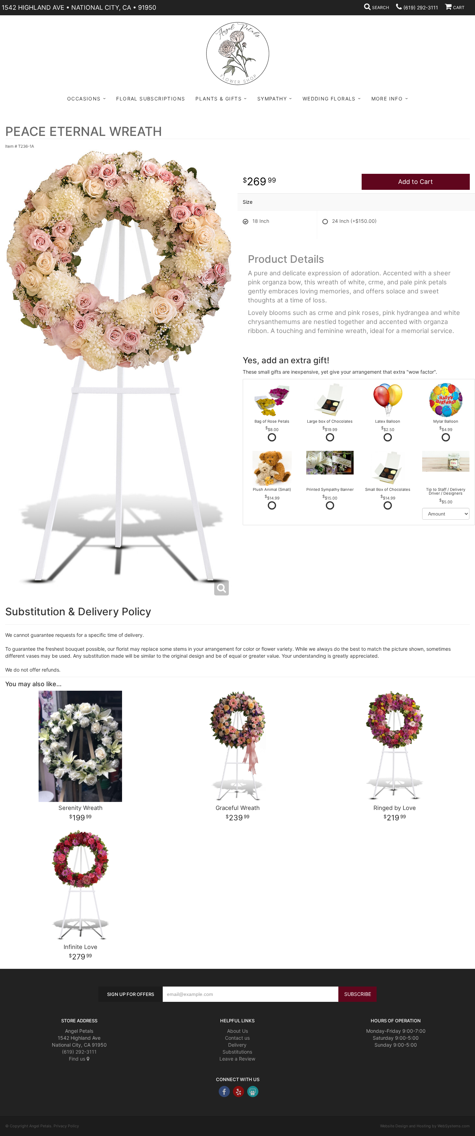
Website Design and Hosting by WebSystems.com (425, 1125)
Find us (78, 1059)
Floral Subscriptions (150, 99)
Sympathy (272, 99)
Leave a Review (237, 1059)
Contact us (237, 1038)
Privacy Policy (66, 1125)
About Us (237, 1031)
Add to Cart (415, 181)
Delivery (237, 1045)
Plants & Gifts (218, 99)
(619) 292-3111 (420, 7)
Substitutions (237, 1052)
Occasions (84, 99)
